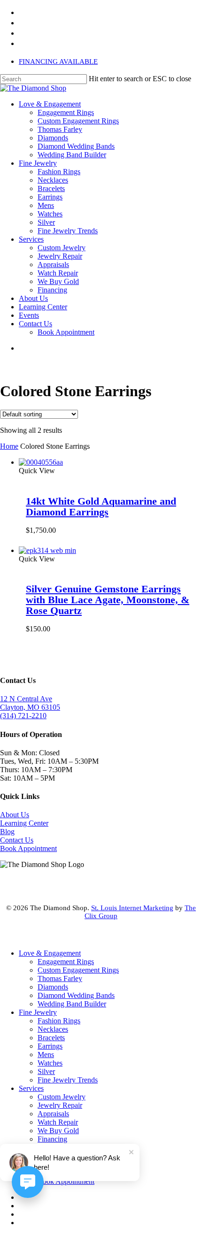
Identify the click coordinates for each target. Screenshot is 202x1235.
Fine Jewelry (38, 1012)
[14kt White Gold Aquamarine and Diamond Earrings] (41, 462)
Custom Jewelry (61, 1097)
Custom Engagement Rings (78, 970)
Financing (52, 1139)
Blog (7, 832)
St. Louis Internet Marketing (132, 908)
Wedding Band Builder (72, 1004)
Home (9, 446)
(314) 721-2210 (23, 716)
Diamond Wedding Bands (76, 995)
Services (31, 1088)
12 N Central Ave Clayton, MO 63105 (30, 703)
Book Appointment (28, 848)
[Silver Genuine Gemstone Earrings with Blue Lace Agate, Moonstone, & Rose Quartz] (47, 550)
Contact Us (16, 840)
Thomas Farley (60, 978)
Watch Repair (58, 1122)
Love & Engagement (50, 953)
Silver (46, 1071)
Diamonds (53, 987)
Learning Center (24, 823)
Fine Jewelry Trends (68, 1080)
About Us (14, 815)
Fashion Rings (59, 1021)
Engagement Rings (66, 962)
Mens (46, 1055)
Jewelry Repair (60, 1105)
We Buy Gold (58, 1131)
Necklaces (53, 1029)
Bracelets (51, 1038)
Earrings (50, 1046)
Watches (50, 1063)
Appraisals (53, 1114)
